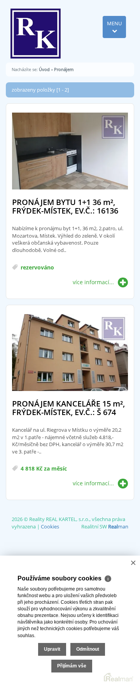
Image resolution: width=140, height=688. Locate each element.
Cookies (50, 526)
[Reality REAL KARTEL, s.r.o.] (35, 30)
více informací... (93, 282)
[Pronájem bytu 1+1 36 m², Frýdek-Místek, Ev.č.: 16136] (70, 152)
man (118, 526)
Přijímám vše (71, 666)
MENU (114, 23)
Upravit (52, 649)
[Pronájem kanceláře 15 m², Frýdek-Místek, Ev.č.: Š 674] (70, 353)
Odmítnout (87, 649)
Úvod (44, 69)
